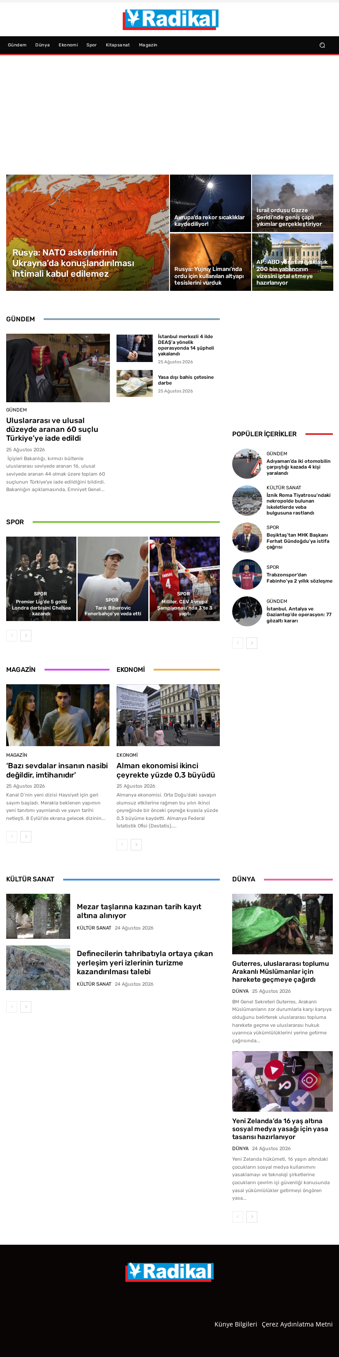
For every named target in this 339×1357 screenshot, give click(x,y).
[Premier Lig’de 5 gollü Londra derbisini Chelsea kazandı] (41, 579)
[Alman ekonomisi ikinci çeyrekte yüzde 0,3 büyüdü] (168, 715)
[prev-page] (11, 635)
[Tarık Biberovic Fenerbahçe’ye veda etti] (113, 579)
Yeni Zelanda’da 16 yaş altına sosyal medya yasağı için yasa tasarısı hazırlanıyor (280, 1129)
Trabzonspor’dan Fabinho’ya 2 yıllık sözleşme (299, 577)
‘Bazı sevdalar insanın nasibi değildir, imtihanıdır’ (57, 770)
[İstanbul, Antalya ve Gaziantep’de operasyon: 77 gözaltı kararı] (247, 611)
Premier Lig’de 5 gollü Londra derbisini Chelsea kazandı (41, 607)
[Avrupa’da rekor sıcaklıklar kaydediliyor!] (210, 203)
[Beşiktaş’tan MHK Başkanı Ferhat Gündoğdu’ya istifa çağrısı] (247, 537)
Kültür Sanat (284, 487)
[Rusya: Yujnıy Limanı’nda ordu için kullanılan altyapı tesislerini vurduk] (210, 262)
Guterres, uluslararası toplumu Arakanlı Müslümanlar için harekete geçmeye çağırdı (280, 971)
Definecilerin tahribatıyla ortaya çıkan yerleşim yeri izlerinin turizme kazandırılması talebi (145, 962)
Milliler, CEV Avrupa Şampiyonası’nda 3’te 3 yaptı (184, 607)
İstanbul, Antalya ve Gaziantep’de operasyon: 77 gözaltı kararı (299, 614)
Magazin (16, 755)
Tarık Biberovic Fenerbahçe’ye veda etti (113, 611)
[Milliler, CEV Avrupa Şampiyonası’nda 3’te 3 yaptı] (185, 579)
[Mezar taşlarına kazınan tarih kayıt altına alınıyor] (38, 916)
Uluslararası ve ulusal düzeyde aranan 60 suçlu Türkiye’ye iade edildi (52, 429)
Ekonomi (127, 755)
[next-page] (25, 635)
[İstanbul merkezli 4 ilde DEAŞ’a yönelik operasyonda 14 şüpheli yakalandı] (135, 348)
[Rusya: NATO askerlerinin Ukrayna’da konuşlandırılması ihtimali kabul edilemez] (88, 233)
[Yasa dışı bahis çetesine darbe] (135, 383)
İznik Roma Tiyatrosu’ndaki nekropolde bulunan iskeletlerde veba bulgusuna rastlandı (299, 504)
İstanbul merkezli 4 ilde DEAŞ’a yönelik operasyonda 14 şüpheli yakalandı (186, 345)
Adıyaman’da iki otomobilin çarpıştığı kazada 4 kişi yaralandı (299, 467)
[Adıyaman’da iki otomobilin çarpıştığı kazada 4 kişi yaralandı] (247, 464)
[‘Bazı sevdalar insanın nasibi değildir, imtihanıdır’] (57, 715)
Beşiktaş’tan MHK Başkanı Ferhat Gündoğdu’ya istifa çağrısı (298, 540)
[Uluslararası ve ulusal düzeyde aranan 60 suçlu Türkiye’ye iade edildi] (58, 368)
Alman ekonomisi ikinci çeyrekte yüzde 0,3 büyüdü (166, 770)
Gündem (16, 410)
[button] (322, 44)
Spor (40, 593)
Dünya (240, 991)
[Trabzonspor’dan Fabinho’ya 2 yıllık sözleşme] (247, 574)
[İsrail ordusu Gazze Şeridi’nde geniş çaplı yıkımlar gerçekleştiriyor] (292, 203)
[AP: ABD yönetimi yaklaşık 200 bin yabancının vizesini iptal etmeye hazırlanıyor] (292, 262)
